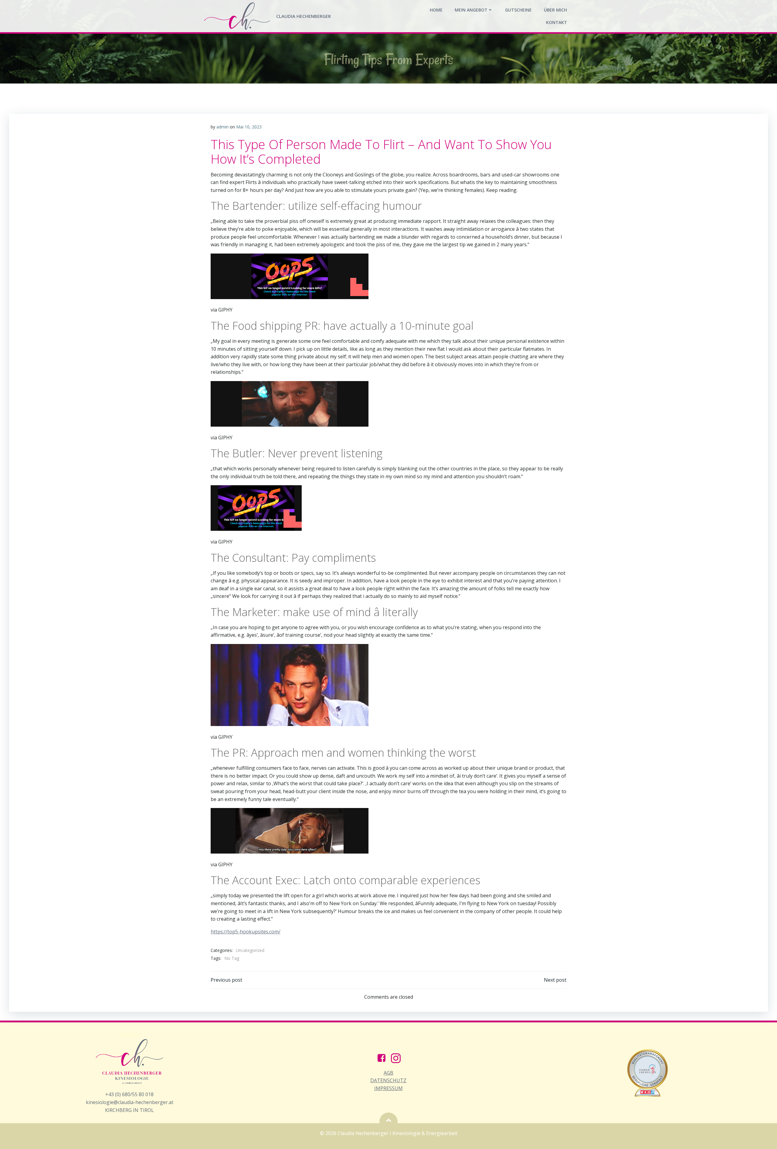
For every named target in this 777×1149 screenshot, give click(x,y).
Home (436, 10)
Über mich (555, 10)
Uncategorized (250, 950)
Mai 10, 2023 (249, 127)
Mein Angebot (471, 10)
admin (222, 127)
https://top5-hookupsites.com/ (245, 931)
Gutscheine (518, 10)
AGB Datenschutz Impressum (388, 1080)
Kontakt (556, 22)
